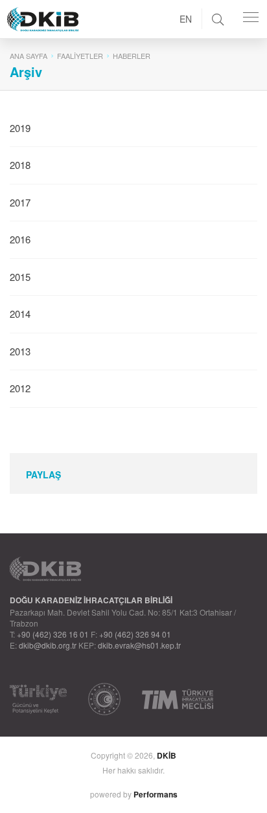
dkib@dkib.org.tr (47, 645)
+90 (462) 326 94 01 (135, 634)
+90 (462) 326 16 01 (53, 634)
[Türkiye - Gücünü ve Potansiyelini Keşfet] (38, 699)
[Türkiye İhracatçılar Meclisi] (177, 699)
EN (186, 18)
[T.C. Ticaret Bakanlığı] (104, 699)
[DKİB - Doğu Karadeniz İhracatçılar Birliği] (72, 3)
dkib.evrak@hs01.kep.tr (139, 645)
